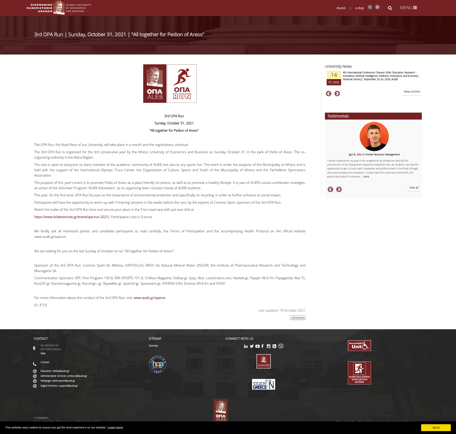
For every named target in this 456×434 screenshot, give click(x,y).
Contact (45, 362)
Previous (328, 94)
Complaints (42, 417)
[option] (373, 80)
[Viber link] (280, 348)
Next (337, 94)
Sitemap (153, 345)
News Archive (412, 91)
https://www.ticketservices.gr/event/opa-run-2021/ (71, 217)
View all (414, 187)
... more (365, 176)
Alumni (341, 8)
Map (43, 353)
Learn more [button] (115, 427)
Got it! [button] (436, 427)
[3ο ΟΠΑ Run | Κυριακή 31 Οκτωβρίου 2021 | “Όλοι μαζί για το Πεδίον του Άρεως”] (370, 7)
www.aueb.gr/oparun (149, 297)
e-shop (359, 8)
